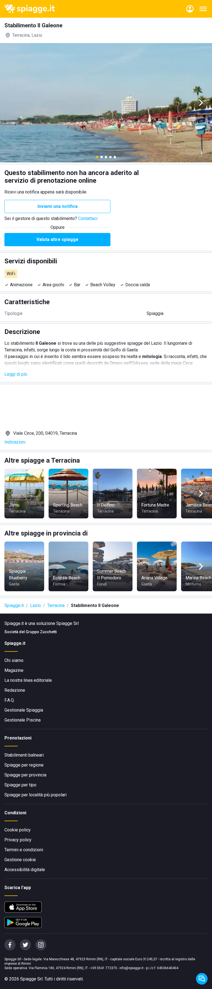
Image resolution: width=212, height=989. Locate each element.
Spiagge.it (14, 605)
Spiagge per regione (24, 765)
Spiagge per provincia (25, 775)
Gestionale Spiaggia (23, 710)
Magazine (13, 670)
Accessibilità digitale (24, 869)
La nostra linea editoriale (28, 680)
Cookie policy (17, 829)
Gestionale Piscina (22, 720)
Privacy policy (17, 839)
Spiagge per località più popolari (35, 794)
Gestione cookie (20, 859)
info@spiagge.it (132, 968)
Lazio (35, 605)
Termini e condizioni (23, 849)
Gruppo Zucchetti (41, 632)
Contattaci (87, 218)
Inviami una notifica (58, 206)
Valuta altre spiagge (57, 239)
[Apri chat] (202, 979)
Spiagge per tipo (20, 785)
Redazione (14, 690)
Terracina (56, 605)
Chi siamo (13, 660)
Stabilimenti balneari (24, 755)
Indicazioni (14, 442)
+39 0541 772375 (103, 968)
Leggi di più (15, 374)
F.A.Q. (9, 700)
